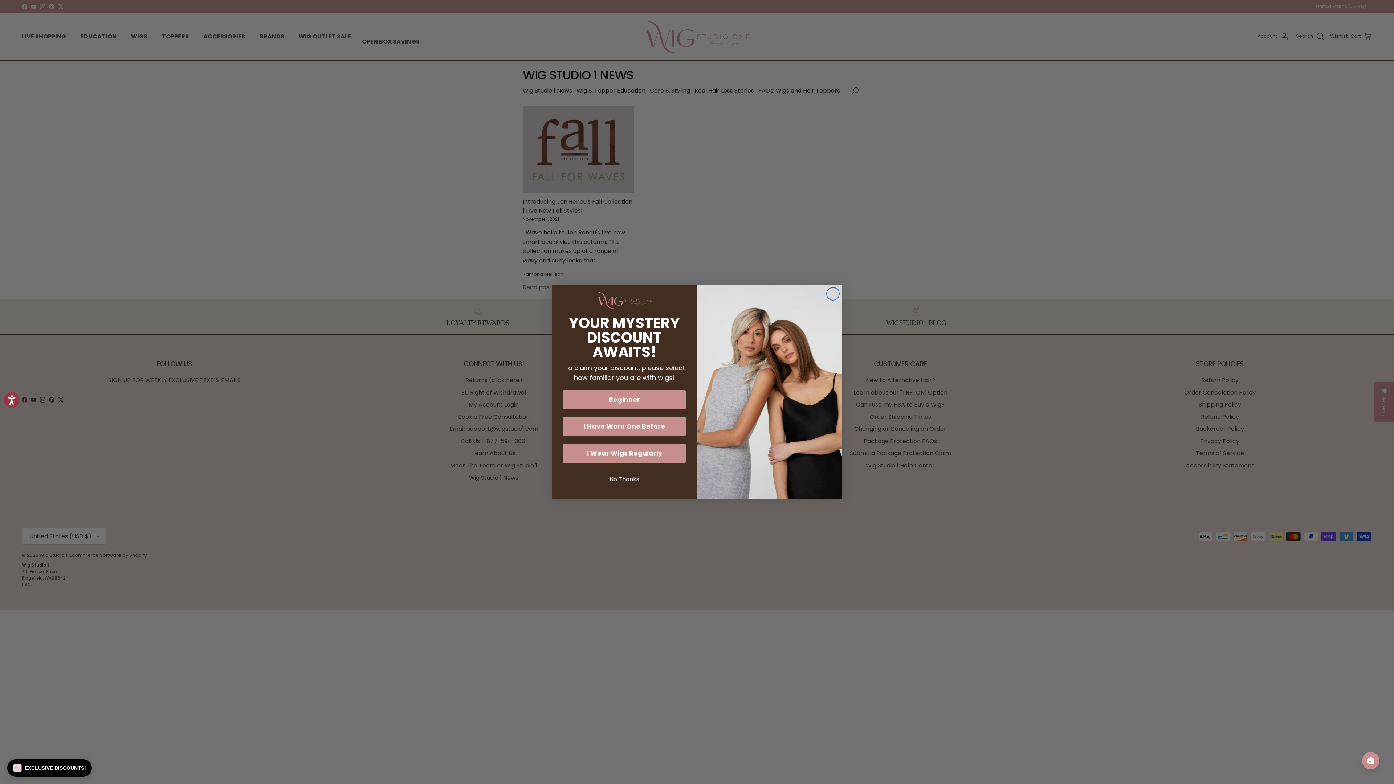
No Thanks (624, 479)
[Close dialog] (833, 293)
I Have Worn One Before (624, 426)
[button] (49, 768)
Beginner (624, 399)
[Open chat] (1370, 760)
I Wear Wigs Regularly (624, 453)
